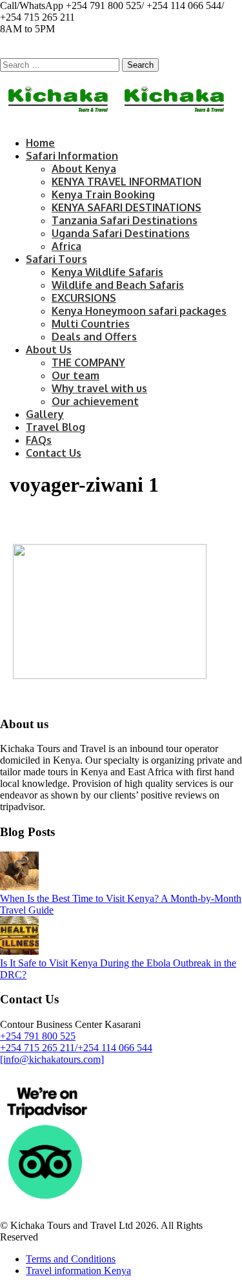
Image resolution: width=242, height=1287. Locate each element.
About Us (49, 349)
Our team (75, 375)
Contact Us (53, 452)
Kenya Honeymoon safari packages (139, 310)
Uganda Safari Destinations (121, 233)
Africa (66, 246)
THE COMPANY (88, 362)
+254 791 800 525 (38, 1036)
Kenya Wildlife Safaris (107, 272)
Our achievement (95, 401)
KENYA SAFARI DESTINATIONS (126, 207)
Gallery (45, 414)
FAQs (39, 440)
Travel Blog (55, 427)
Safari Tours (56, 259)
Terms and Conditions (71, 1258)
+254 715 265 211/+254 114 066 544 (76, 1047)
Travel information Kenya (78, 1270)
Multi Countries (91, 323)
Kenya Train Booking (103, 194)
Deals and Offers (94, 336)
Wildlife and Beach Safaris (118, 284)
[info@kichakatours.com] (52, 1059)
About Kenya (84, 168)
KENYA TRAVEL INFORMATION (126, 181)
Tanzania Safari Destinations (124, 220)
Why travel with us (99, 388)
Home (40, 142)
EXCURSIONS (84, 297)
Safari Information (72, 155)
